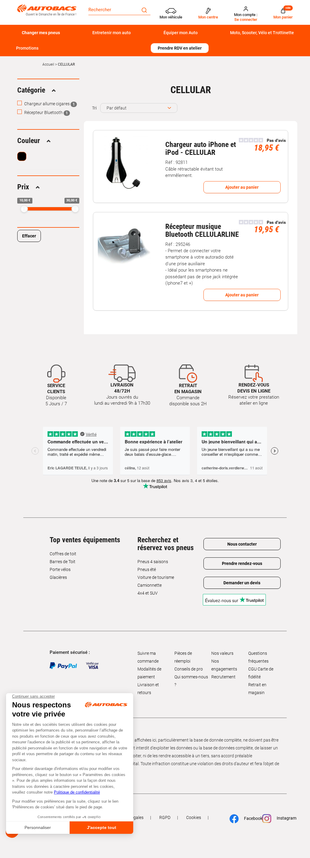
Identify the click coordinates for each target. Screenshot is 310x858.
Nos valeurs (222, 653)
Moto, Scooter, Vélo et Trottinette (262, 32)
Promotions (27, 48)
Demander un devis (241, 582)
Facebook (250, 818)
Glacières (58, 577)
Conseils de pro (188, 669)
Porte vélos (60, 569)
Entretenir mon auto (111, 32)
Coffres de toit (63, 553)
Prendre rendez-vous (242, 563)
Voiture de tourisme (155, 577)
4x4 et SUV (147, 593)
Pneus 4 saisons (152, 561)
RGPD (164, 817)
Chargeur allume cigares (49, 103)
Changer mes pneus (41, 32)
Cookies (193, 817)
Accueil (48, 64)
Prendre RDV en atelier (180, 48)
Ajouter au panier (242, 187)
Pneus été (146, 569)
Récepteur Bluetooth (45, 112)
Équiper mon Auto (180, 32)
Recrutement (223, 676)
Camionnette (149, 585)
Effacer (29, 235)
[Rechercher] (144, 10)
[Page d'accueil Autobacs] (46, 10)
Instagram (283, 818)
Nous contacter (242, 544)
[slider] (24, 209)
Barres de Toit (62, 561)
